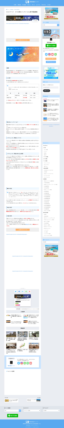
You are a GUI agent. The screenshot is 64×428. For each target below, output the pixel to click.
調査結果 (27, 224)
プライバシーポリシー (34, 425)
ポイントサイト (46, 164)
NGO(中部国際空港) (47, 205)
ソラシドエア (46, 230)
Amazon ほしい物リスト (50, 58)
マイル (34, 4)
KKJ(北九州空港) (46, 200)
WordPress (44, 4)
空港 (15, 4)
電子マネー (46, 166)
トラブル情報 (45, 156)
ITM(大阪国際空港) (47, 196)
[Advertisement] (22, 30)
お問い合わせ (28, 425)
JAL (11, 166)
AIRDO (45, 214)
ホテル (29, 4)
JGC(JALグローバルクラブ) (48, 170)
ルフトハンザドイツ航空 (48, 235)
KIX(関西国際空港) (47, 198)
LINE (27, 364)
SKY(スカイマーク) (47, 228)
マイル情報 (45, 160)
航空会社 (19, 4)
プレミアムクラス (47, 177)
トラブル (38, 4)
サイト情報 (46, 149)
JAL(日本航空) (46, 223)
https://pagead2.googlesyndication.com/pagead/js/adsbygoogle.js (17, 23)
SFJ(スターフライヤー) (48, 226)
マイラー (45, 151)
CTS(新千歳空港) (47, 182)
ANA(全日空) (46, 216)
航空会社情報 (45, 212)
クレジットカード (47, 162)
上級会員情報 (45, 168)
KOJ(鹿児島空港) (47, 203)
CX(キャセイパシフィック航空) (49, 219)
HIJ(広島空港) (46, 191)
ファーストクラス (47, 175)
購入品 (45, 154)
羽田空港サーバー (34, 1)
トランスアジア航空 (47, 233)
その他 (49, 4)
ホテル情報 (45, 158)
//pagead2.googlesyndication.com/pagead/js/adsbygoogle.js (16, 234)
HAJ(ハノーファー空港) (48, 189)
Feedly (24, 364)
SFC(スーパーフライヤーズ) (48, 173)
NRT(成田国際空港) (47, 207)
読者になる (46, 90)
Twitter (18, 364)
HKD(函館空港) (46, 193)
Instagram (22, 364)
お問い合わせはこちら (51, 61)
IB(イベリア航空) (47, 221)
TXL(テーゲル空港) (47, 210)
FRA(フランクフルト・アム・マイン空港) (50, 184)
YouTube (31, 364)
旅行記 (45, 153)
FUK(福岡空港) (46, 186)
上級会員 (24, 4)
